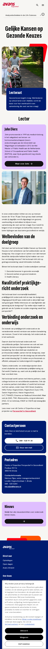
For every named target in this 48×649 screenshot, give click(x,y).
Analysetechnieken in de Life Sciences (20, 15)
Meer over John (22, 164)
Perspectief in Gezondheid (24, 411)
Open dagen (8, 564)
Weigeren (24, 637)
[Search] (37, 5)
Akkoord (24, 630)
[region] (24, 614)
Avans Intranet (8, 568)
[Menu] (43, 5)
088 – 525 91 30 (26, 440)
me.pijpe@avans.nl (13, 486)
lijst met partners (11, 624)
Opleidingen (7, 560)
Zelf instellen (24, 644)
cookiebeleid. (29, 624)
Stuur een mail (26, 447)
